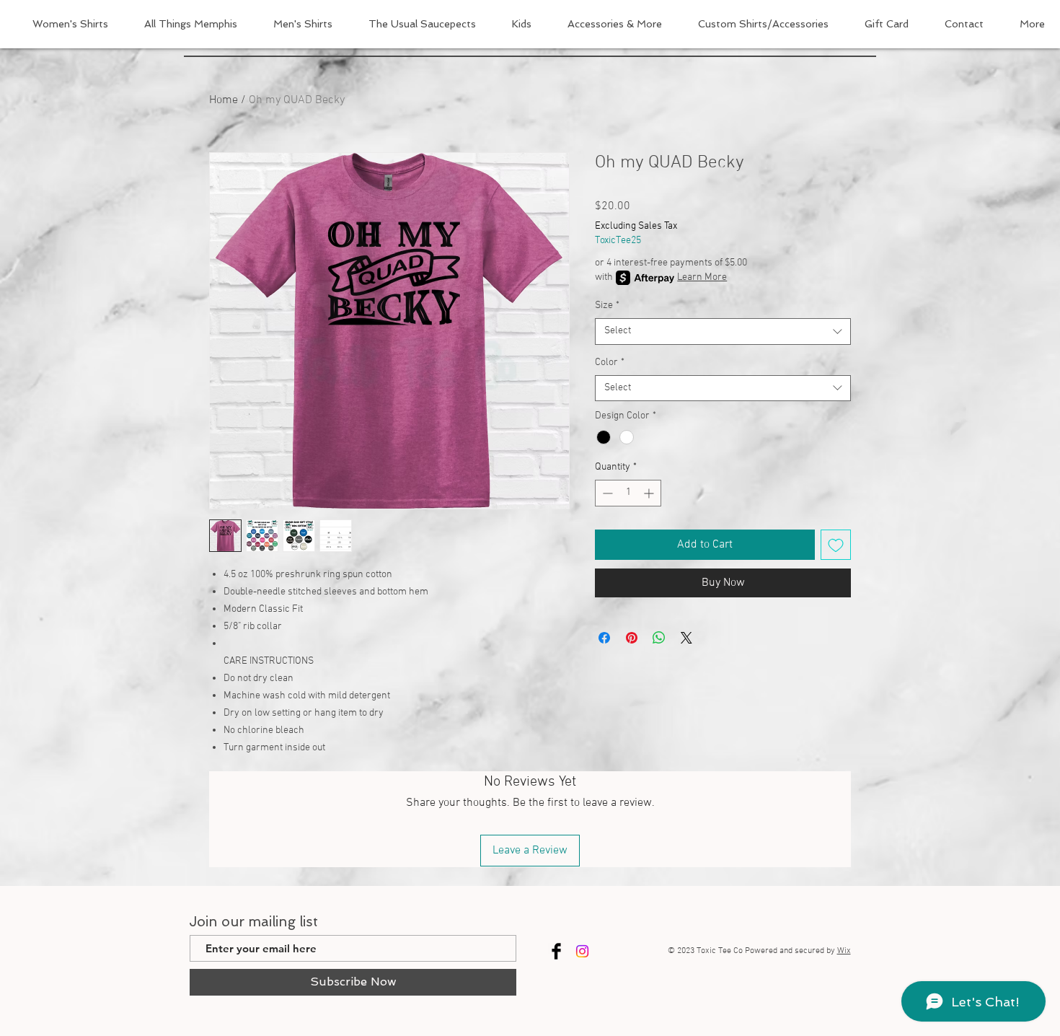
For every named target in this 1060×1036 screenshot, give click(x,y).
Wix (844, 951)
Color (609, 362)
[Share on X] (686, 637)
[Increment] (650, 493)
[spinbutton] (628, 493)
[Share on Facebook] (604, 637)
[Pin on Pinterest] (631, 637)
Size (607, 305)
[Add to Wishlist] (836, 545)
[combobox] (723, 331)
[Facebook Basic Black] (556, 951)
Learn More (702, 277)
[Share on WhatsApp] (659, 637)
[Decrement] (606, 493)
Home (223, 100)
